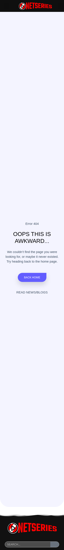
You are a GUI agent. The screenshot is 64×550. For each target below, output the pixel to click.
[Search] (54, 544)
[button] (6, 6)
